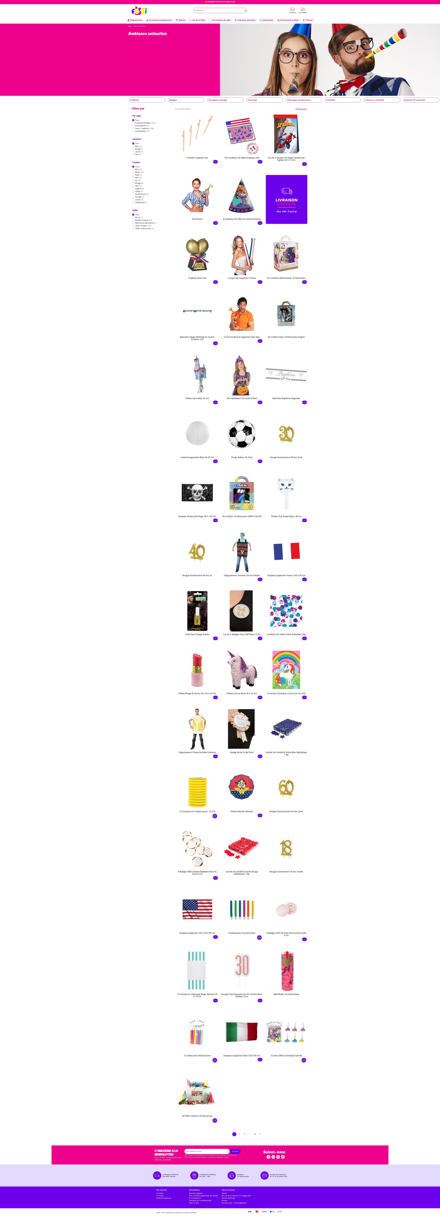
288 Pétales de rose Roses (286, 994)
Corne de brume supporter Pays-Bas (242, 337)
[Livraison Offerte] (286, 199)
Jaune (139, 152)
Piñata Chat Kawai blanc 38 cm (286, 516)
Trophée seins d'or (197, 278)
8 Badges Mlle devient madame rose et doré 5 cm (197, 872)
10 (255, 1134)
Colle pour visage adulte (197, 634)
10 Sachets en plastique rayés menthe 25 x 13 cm (197, 995)
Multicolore (142, 194)
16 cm (139, 217)
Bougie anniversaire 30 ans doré (286, 457)
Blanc (139, 172)
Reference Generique (145, 223)
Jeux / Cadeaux (144, 128)
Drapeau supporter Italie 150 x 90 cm (242, 1055)
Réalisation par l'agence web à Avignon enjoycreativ (181, 1212)
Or (138, 180)
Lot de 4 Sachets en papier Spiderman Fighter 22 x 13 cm (286, 158)
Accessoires (142, 131)
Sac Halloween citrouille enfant (242, 398)
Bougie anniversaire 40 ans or (197, 575)
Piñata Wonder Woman (242, 811)
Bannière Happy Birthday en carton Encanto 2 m (197, 338)
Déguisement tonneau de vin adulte (242, 575)
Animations (142, 126)
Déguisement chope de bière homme (197, 752)
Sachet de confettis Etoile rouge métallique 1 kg (242, 872)
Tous (137, 120)
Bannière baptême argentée (286, 398)
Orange (139, 197)
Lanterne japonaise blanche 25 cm (197, 457)
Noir (138, 177)
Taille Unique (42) (144, 228)
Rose (138, 175)
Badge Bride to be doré (241, 752)
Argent (139, 189)
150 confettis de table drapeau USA (241, 157)
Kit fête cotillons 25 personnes (197, 1115)
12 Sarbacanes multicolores (197, 1055)
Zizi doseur (197, 219)
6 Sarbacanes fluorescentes (241, 933)
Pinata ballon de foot (241, 457)
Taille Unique (143, 226)
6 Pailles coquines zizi (197, 157)
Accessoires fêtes (145, 123)
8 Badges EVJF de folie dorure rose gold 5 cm (286, 934)
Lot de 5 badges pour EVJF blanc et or (241, 634)
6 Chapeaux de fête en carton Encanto (242, 219)
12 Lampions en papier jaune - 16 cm (197, 811)
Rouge (139, 149)
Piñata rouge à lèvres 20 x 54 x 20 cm (197, 693)
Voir (215, 161)
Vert (138, 154)
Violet (139, 191)
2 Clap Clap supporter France (242, 278)
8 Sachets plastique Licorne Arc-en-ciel (286, 693)
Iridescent (141, 202)
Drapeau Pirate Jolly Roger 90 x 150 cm (197, 516)
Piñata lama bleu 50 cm (197, 398)
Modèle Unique (143, 220)
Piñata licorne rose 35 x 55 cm (242, 693)
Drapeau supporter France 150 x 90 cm (286, 575)
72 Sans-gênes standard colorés (286, 1055)
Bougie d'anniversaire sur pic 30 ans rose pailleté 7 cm (241, 995)
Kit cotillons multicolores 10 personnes (286, 278)
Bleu (138, 146)
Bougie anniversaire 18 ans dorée (286, 871)
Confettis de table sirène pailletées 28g (286, 634)
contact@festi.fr (240, 1203)
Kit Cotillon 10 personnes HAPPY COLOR (241, 516)
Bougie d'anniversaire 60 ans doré (286, 811)
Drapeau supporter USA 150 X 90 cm (197, 933)
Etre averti (288, 342)
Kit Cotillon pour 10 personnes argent (286, 337)
